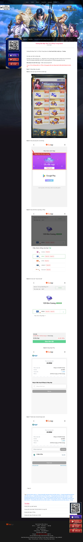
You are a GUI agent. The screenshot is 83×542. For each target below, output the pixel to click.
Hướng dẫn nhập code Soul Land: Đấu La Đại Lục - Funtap (60, 497)
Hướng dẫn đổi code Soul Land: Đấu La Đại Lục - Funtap (35, 498)
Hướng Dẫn (43, 2)
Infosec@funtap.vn (44, 530)
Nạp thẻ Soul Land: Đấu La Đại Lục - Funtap (45, 495)
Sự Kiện (37, 2)
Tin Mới (32, 2)
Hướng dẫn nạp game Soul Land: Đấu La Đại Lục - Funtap (52, 494)
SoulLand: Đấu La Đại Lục (68, 9)
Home (27, 2)
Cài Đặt (38, 525)
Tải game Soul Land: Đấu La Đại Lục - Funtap (56, 498)
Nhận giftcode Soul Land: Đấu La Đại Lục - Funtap (44, 500)
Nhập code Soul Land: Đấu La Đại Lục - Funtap (63, 500)
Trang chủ (25, 39)
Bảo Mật (49, 525)
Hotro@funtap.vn (43, 529)
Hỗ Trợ (33, 525)
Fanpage (50, 2)
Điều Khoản (43, 525)
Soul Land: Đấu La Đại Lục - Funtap (34, 494)
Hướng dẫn (30, 39)
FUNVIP (55, 2)
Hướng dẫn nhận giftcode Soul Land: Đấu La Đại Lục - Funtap (36, 497)
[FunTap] (10, 524)
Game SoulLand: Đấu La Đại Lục (41, 524)
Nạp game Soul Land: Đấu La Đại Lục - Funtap (63, 495)
